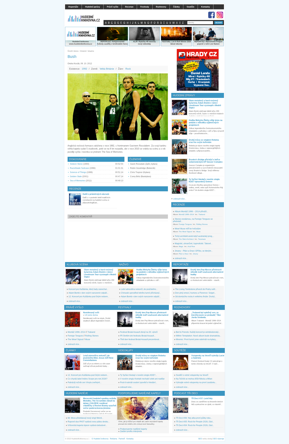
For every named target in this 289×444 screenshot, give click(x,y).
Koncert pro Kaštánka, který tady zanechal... (88, 289)
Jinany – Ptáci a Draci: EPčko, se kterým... (194, 251)
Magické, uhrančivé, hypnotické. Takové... (193, 243)
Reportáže (181, 264)
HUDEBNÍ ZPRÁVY (184, 95)
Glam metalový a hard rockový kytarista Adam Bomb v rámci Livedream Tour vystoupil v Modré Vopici (205, 104)
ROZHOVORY (182, 307)
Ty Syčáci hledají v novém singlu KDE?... (138, 375)
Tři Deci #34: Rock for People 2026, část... (195, 425)
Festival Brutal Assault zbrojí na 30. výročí (139, 332)
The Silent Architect (186, 239)
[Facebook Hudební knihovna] (211, 15)
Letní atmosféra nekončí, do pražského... (139, 289)
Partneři (122, 439)
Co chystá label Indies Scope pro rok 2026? (87, 379)
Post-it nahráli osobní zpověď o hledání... (138, 382)
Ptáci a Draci (183, 254)
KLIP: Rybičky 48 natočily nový (144, 43)
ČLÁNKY (71, 350)
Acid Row (191, 246)
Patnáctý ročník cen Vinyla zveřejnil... (84, 382)
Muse (198, 232)
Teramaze (202, 239)
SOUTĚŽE (180, 350)
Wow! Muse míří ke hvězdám (188, 229)
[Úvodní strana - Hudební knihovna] (86, 16)
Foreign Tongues (185, 224)
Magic (181, 246)
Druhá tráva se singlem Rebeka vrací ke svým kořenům (204, 141)
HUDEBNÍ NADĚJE (77, 393)
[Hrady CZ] (198, 70)
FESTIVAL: (166, 42)
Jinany (195, 254)
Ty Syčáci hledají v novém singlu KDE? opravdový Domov (204, 180)
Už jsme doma (91, 315)
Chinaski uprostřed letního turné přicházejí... (141, 293)
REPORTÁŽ (199, 42)
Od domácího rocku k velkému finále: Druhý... (195, 296)
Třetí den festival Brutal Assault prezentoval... (140, 339)
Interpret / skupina (87, 51)
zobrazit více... (179, 199)
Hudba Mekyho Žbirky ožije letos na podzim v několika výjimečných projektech (205, 122)
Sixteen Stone (76, 164)
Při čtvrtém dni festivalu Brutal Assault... (137, 336)
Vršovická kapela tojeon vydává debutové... (87, 425)
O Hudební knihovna (100, 439)
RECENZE (179, 204)
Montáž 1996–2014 (186, 214)
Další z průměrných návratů (96, 194)
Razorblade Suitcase (79, 168)
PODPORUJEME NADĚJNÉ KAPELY (139, 393)
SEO (200, 439)
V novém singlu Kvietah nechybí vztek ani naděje (142, 379)
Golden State (76, 176)
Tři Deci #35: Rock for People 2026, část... (195, 421)
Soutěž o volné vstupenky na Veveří (192, 375)
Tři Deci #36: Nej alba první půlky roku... (194, 418)
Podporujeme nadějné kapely (133, 429)
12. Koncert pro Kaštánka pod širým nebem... (89, 296)
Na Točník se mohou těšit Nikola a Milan (194, 379)
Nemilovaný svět (91, 312)
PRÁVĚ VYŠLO (74, 307)
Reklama (113, 439)
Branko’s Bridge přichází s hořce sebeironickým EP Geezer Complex (206, 160)
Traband (202, 214)
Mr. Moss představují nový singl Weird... (85, 418)
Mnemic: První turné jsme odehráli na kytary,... (196, 339)
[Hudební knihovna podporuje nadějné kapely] (142, 408)
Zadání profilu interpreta (131, 431)
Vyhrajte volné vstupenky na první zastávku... (196, 382)
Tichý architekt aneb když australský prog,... (194, 236)
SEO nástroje (218, 439)
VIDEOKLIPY (125, 350)
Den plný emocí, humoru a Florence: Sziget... (195, 293)
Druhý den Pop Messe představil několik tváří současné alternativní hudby (206, 272)
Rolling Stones (202, 224)
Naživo (123, 264)
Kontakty (130, 439)
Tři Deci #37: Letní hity (202, 398)
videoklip (147, 44)
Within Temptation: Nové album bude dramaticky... (198, 336)
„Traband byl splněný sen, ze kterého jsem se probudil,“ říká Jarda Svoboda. (206, 315)
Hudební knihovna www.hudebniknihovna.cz (80, 43)
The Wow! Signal (185, 232)
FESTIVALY (124, 307)
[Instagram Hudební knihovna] (220, 15)
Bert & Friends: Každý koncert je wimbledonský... (198, 332)
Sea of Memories (77, 180)
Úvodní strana (73, 51)
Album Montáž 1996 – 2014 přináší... (191, 211)
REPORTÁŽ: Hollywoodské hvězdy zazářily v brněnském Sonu (112, 43)
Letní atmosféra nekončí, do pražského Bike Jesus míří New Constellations (98, 358)
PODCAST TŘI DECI (186, 393)
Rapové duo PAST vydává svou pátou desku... (89, 421)
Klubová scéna (77, 264)
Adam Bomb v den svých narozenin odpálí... (88, 293)
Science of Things (78, 172)
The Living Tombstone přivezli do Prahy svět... (196, 289)
